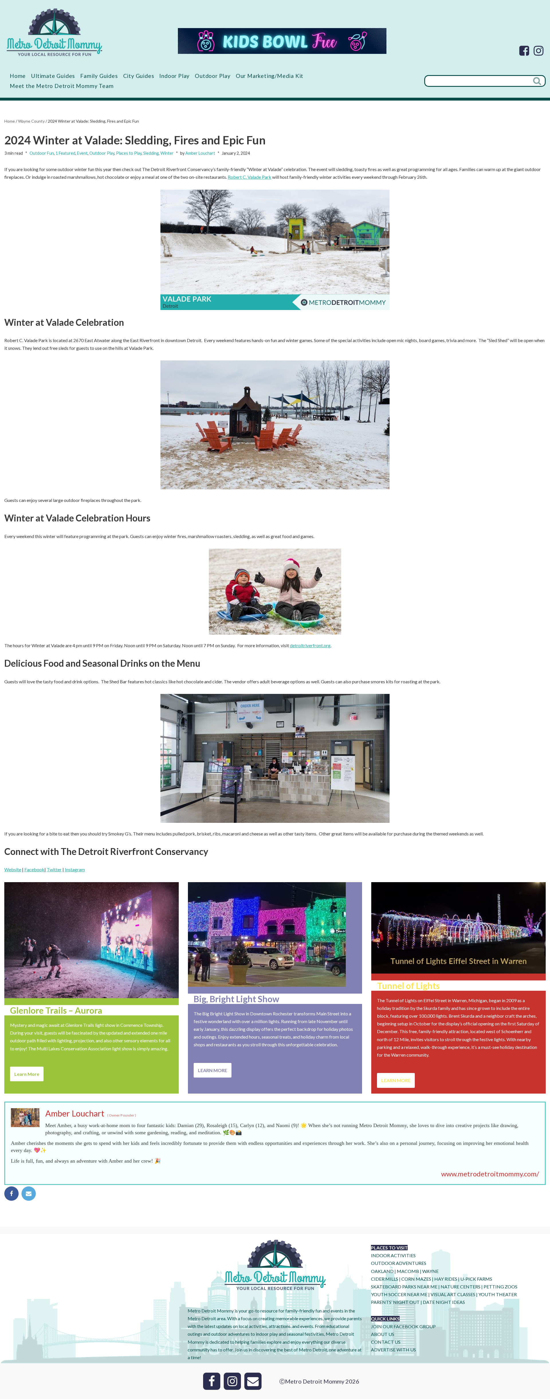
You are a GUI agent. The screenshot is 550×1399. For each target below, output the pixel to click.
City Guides (138, 75)
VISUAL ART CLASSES (453, 1294)
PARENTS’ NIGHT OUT (395, 1302)
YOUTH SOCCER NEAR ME (399, 1294)
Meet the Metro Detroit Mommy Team (61, 86)
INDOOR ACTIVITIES (393, 1255)
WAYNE (430, 1271)
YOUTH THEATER (497, 1294)
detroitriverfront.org (310, 645)
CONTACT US (385, 1342)
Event (82, 153)
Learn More (26, 1074)
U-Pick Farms (476, 1279)
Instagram (75, 869)
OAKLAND (382, 1271)
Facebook (34, 869)
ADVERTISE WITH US (393, 1349)
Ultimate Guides (53, 75)
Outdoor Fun (42, 153)
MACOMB (408, 1271)
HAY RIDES (445, 1279)
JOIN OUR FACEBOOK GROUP (403, 1326)
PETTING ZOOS (500, 1286)
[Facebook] (524, 51)
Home (18, 75)
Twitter (54, 869)
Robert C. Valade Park (249, 177)
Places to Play (129, 153)
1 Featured (65, 153)
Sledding (151, 153)
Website (12, 869)
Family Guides (99, 75)
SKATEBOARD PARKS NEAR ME (404, 1286)
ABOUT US (382, 1334)
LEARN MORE (212, 1070)
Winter (167, 153)
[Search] (538, 81)
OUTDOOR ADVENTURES (398, 1263)
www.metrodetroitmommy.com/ (490, 1174)
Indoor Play (174, 75)
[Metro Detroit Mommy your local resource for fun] (54, 32)
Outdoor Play (213, 75)
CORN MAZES (416, 1279)
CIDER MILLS (384, 1279)
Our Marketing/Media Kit (269, 75)
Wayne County (31, 121)
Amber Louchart (200, 153)
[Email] (28, 1193)
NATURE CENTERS (460, 1286)
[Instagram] (538, 51)
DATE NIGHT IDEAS (444, 1302)
